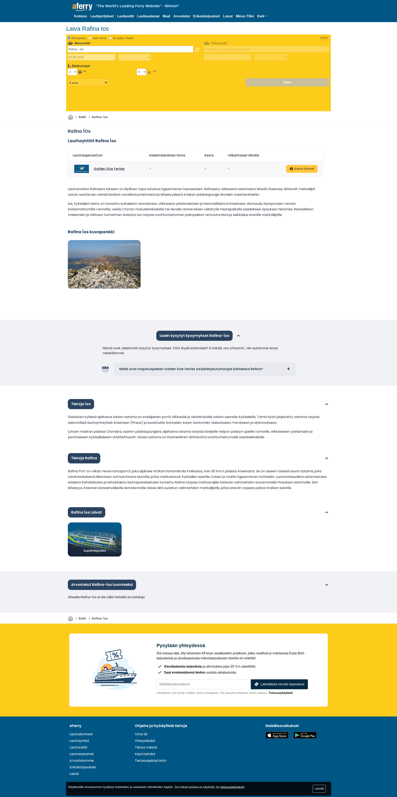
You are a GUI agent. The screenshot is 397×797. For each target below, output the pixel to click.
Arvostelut (181, 16)
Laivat (228, 16)
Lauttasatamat (148, 16)
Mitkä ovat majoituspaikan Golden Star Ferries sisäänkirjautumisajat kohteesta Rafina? (191, 369)
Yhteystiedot (145, 740)
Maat (166, 16)
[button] (262, 16)
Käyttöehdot (145, 754)
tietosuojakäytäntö (232, 787)
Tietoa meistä (146, 747)
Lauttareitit (125, 16)
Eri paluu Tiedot (123, 38)
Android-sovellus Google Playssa (305, 735)
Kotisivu (80, 16)
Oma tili (141, 734)
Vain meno (99, 38)
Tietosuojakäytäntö (281, 692)
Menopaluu (79, 38)
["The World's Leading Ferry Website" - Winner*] (82, 7)
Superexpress (94, 551)
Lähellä (319, 788)
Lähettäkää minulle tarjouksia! (282, 684)
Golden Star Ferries (109, 169)
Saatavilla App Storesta (277, 735)
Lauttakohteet (81, 734)
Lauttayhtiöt (79, 740)
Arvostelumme (81, 760)
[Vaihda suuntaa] (197, 50)
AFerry (75, 725)
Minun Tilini (245, 16)
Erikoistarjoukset (206, 16)
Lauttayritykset (102, 16)
